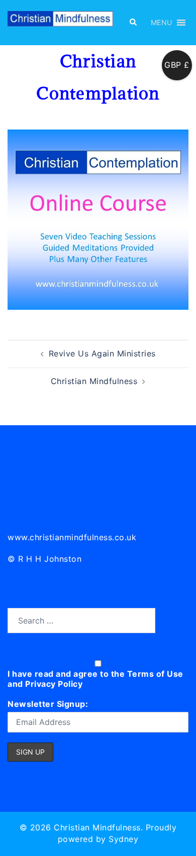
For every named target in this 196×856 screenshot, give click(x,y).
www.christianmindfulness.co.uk (72, 537)
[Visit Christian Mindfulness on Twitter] (38, 494)
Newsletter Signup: (48, 704)
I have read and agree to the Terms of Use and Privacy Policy (95, 679)
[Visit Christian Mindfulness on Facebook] (60, 494)
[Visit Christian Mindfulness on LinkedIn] (16, 494)
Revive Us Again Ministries (102, 353)
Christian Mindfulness (94, 381)
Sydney (123, 839)
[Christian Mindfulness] (60, 22)
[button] (133, 23)
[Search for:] (81, 620)
